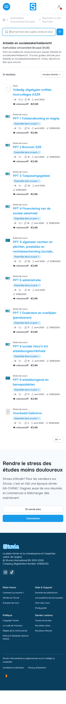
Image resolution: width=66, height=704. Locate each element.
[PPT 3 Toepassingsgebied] (8, 174)
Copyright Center (11, 620)
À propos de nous (11, 603)
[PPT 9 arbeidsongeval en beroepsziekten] (8, 378)
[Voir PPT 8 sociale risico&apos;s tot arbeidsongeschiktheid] (33, 353)
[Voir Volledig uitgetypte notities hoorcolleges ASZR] (33, 95)
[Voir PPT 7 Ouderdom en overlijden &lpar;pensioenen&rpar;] (33, 320)
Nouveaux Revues (43, 630)
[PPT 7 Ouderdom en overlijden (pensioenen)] (8, 311)
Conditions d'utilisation (13, 667)
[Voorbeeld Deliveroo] (8, 411)
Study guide (41, 608)
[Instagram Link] (5, 572)
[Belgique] (4, 20)
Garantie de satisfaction (46, 592)
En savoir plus (33, 509)
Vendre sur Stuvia (11, 597)
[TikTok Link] (12, 572)
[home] (33, 7)
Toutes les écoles (43, 620)
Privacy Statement (37, 667)
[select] (51, 74)
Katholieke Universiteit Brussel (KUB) (26, 48)
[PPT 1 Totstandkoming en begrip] (8, 117)
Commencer (33, 518)
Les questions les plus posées (49, 597)
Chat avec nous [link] (42, 603)
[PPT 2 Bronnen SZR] (8, 145)
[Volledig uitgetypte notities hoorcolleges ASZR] (7, 87)
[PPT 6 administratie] (8, 278)
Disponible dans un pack (25, 123)
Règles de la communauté (15, 630)
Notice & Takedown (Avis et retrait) (16, 637)
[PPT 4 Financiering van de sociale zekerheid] (8, 207)
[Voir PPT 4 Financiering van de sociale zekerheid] (33, 215)
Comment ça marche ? (13, 592)
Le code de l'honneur (13, 625)
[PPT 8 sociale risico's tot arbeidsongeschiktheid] (8, 345)
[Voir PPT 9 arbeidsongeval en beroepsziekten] (33, 387)
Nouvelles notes (42, 625)
